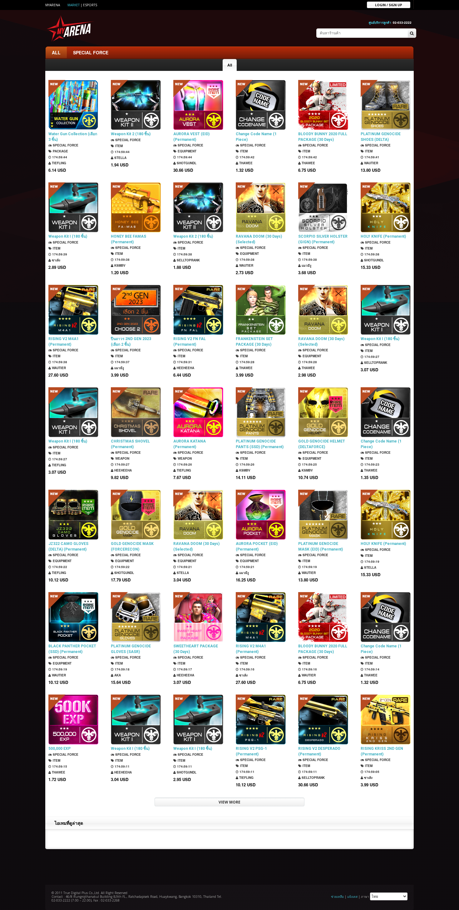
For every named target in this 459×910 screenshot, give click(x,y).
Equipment (186, 151)
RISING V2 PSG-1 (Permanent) (251, 751)
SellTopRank (188, 260)
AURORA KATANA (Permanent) (189, 444)
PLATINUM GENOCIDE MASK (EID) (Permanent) (320, 546)
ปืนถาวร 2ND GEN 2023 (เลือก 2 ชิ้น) (131, 342)
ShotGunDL (186, 163)
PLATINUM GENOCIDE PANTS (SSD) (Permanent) (260, 444)
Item (118, 146)
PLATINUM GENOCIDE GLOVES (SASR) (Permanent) (131, 649)
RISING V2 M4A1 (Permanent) (63, 342)
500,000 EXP (59, 748)
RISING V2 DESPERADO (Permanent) (319, 751)
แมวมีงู (306, 265)
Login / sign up (388, 4)
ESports (90, 5)
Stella (119, 158)
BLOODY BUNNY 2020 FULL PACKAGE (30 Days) (322, 137)
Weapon (121, 458)
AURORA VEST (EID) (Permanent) (191, 137)
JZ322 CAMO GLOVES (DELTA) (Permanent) (68, 546)
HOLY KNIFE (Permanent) (383, 236)
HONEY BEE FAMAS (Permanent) (128, 239)
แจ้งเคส (352, 896)
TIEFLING (58, 163)
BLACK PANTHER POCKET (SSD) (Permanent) (72, 649)
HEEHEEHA (185, 368)
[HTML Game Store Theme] (70, 28)
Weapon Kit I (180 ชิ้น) (67, 236)
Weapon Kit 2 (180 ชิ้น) (131, 134)
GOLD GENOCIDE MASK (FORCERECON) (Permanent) (132, 547)
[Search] (412, 33)
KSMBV (119, 265)
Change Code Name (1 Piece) (256, 137)
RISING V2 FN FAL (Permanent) (189, 342)
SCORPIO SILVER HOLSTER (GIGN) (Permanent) (323, 239)
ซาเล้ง (55, 260)
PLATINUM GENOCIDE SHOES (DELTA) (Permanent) (381, 137)
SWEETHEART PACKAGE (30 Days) (195, 649)
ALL (56, 52)
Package (60, 151)
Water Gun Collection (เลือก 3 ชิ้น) (72, 137)
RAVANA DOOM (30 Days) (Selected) (259, 239)
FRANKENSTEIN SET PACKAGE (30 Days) (254, 342)
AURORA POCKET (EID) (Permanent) (257, 546)
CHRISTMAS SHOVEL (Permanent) (130, 444)
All (229, 65)
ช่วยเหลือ (337, 896)
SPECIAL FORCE (90, 52)
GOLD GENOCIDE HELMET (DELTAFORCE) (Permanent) (321, 444)
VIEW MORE (229, 802)
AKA (117, 675)
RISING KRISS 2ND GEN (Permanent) (382, 751)
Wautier (370, 163)
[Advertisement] (229, 866)
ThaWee (245, 163)
